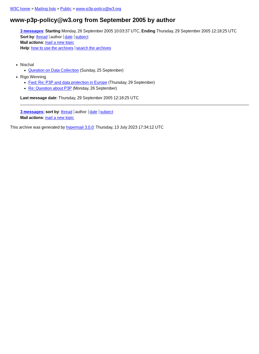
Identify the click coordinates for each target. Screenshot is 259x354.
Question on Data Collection (53, 70)
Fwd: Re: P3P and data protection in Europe (67, 82)
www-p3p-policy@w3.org (98, 9)
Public (66, 9)
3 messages (31, 31)
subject (81, 37)
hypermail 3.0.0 (80, 127)
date (69, 37)
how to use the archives (52, 48)
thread (42, 37)
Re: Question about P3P (50, 88)
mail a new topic (59, 42)
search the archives (93, 48)
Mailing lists (45, 9)
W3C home (20, 9)
